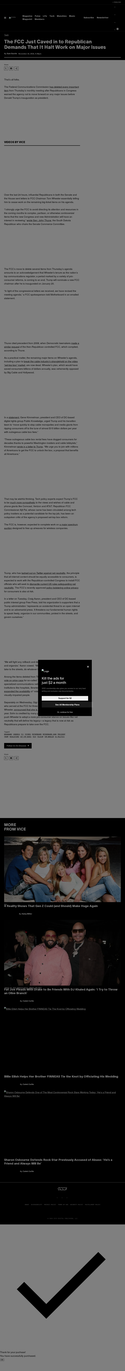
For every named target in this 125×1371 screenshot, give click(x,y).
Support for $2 (65, 698)
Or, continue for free (65, 712)
